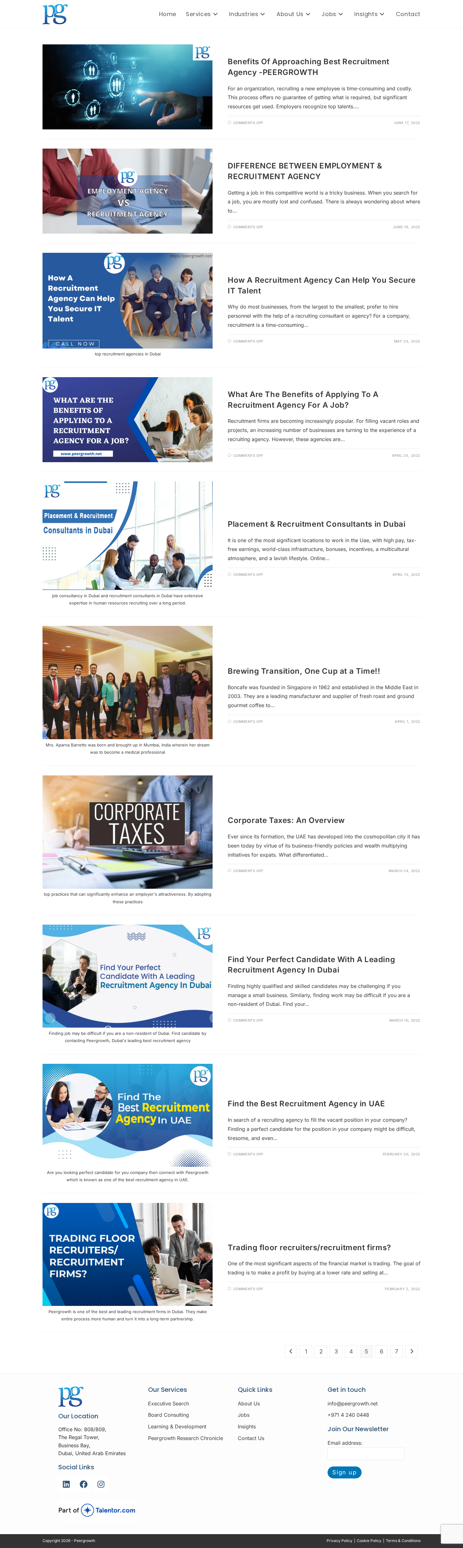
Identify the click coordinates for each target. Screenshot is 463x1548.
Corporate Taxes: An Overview (286, 820)
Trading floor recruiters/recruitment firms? (309, 1247)
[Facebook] (83, 1484)
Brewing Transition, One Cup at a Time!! (304, 671)
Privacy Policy (339, 1540)
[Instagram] (101, 1484)
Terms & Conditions (403, 1540)
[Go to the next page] (411, 1351)
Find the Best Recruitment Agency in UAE (306, 1103)
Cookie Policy (369, 1540)
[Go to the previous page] (290, 1351)
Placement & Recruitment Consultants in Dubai (316, 524)
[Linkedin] (66, 1484)
